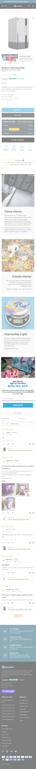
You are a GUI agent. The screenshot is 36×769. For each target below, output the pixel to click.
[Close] (33, 359)
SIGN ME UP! (18, 405)
